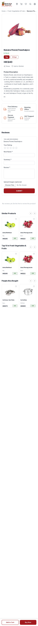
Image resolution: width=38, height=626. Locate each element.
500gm (14, 57)
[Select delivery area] (17, 4)
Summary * (7, 159)
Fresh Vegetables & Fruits (16, 11)
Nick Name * (8, 152)
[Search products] (30, 4)
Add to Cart (10, 622)
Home (4, 11)
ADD (15, 238)
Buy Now (28, 622)
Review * (7, 167)
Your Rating (8, 145)
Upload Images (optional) (13, 182)
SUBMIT (19, 191)
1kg (6, 57)
